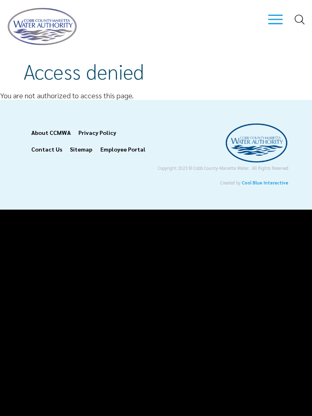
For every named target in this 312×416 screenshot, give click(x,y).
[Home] (42, 42)
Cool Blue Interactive (265, 183)
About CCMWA (51, 132)
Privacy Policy (97, 132)
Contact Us (46, 149)
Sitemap (81, 149)
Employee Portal (122, 149)
